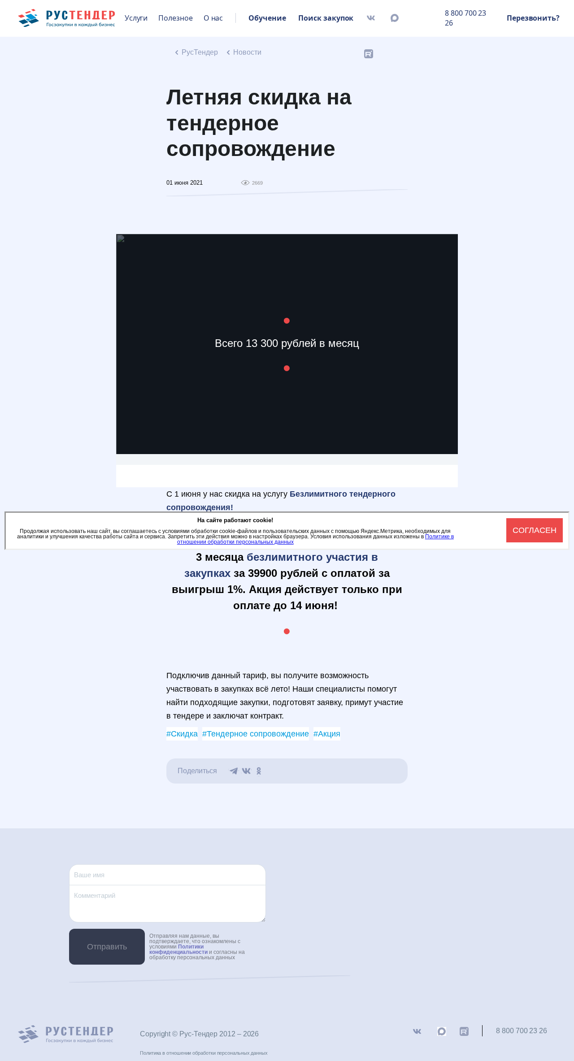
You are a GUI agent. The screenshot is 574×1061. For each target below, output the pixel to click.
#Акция (326, 733)
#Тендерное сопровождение (255, 733)
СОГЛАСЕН (535, 530)
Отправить (107, 946)
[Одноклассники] (258, 771)
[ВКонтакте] (246, 771)
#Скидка (182, 733)
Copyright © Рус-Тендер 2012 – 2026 (199, 1034)
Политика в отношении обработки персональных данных (204, 1053)
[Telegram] (233, 771)
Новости (247, 52)
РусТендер (200, 52)
